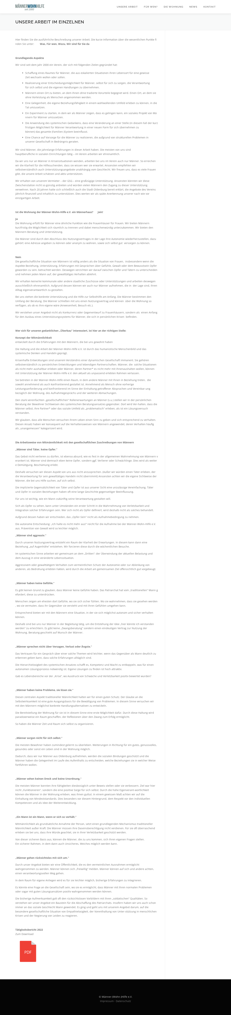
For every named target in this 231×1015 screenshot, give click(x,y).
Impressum (107, 1001)
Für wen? (151, 6)
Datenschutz (123, 1001)
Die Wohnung (173, 6)
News (193, 6)
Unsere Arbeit (127, 6)
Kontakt (209, 6)
